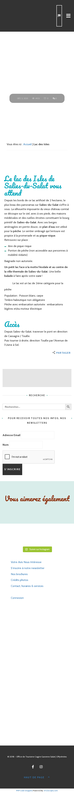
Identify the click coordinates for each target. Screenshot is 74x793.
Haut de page (34, 777)
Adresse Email (11, 435)
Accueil (27, 144)
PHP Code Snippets (24, 790)
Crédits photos (19, 580)
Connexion (17, 597)
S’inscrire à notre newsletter (27, 568)
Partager (63, 352)
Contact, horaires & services (27, 586)
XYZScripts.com (51, 790)
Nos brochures (19, 574)
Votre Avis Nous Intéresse (26, 562)
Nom (6, 444)
